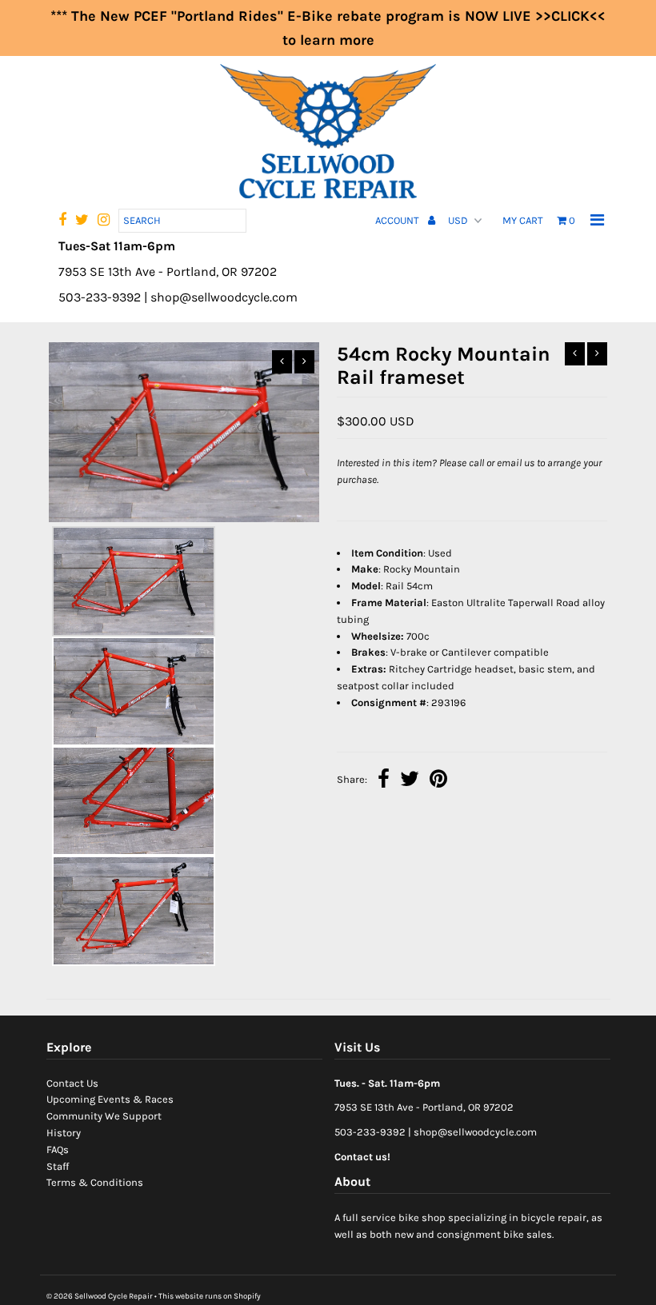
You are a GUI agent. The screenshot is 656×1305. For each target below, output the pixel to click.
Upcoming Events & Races (110, 1099)
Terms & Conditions (94, 1182)
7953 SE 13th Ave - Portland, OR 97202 (424, 1107)
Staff (57, 1166)
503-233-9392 (370, 1132)
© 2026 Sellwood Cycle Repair (99, 1296)
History (63, 1133)
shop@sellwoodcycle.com (475, 1132)
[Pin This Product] (438, 780)
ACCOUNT (398, 220)
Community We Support (104, 1116)
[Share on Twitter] (409, 780)
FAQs (57, 1149)
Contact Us (72, 1083)
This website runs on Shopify (209, 1296)
